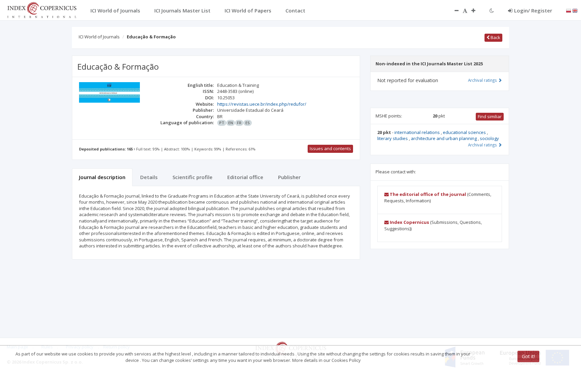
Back (495, 37)
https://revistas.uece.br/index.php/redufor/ (261, 104)
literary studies (393, 138)
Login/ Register (533, 10)
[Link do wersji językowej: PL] (568, 10)
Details (149, 177)
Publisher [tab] (289, 177)
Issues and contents (330, 148)
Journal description (102, 177)
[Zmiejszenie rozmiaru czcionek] (453, 10)
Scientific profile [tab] (192, 177)
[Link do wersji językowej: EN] (575, 10)
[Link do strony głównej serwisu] (41, 9)
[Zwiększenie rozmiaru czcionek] (476, 10)
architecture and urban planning (444, 138)
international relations (417, 132)
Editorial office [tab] (245, 177)
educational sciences (465, 132)
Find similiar (490, 116)
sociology (489, 138)
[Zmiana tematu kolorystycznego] (491, 10)
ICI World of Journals (99, 37)
